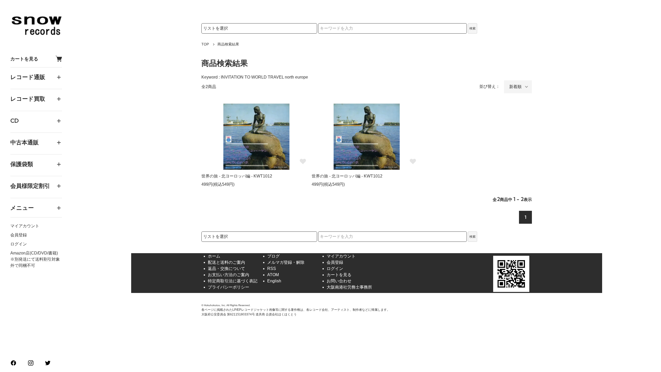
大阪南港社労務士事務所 (349, 287)
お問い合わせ (339, 281)
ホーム (214, 256)
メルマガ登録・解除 (285, 262)
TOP (205, 44)
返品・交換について (226, 268)
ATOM (273, 275)
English (274, 281)
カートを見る (24, 59)
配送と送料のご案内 (226, 262)
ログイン (18, 244)
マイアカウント (24, 226)
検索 (472, 28)
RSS (271, 268)
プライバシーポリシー (228, 287)
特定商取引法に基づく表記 (232, 281)
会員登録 (18, 235)
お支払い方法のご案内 (228, 275)
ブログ (273, 256)
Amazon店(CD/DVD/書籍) (34, 253)
